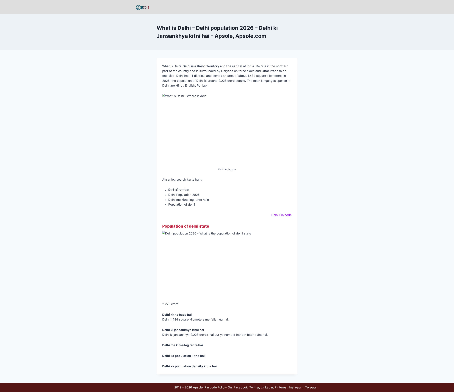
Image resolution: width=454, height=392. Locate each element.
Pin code (210, 387)
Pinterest (281, 387)
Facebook (241, 387)
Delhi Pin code (281, 215)
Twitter (254, 387)
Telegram (312, 387)
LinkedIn (267, 387)
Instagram (296, 387)
